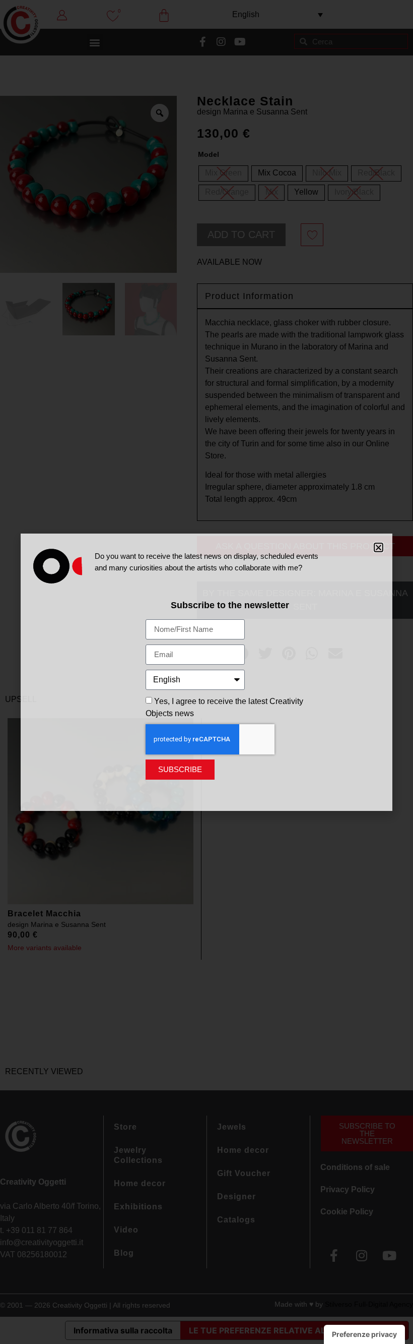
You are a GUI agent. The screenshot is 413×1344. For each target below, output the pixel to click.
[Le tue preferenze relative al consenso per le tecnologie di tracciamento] (364, 1334)
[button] (378, 547)
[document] (206, 672)
